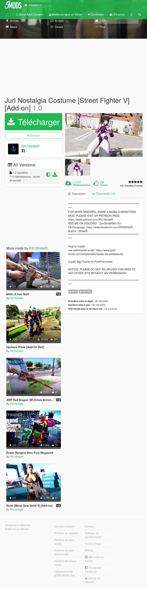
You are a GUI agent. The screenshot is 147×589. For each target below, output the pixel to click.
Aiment (104, 185)
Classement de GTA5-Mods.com (65, 573)
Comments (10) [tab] (105, 194)
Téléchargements (81, 185)
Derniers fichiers (64, 526)
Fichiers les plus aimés (64, 542)
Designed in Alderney (18, 525)
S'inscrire (119, 14)
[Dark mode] (131, 14)
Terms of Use (93, 544)
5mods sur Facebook (93, 569)
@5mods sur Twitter (94, 559)
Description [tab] (78, 194)
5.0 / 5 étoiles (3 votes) (131, 186)
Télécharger (38, 121)
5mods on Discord (92, 580)
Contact (89, 526)
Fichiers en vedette (66, 533)
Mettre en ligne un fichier (66, 14)
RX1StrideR (30, 146)
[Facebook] (23, 150)
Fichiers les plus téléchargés (64, 552)
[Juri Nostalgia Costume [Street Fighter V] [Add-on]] (104, 135)
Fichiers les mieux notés (65, 563)
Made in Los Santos (17, 529)
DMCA (89, 550)
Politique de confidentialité (93, 535)
